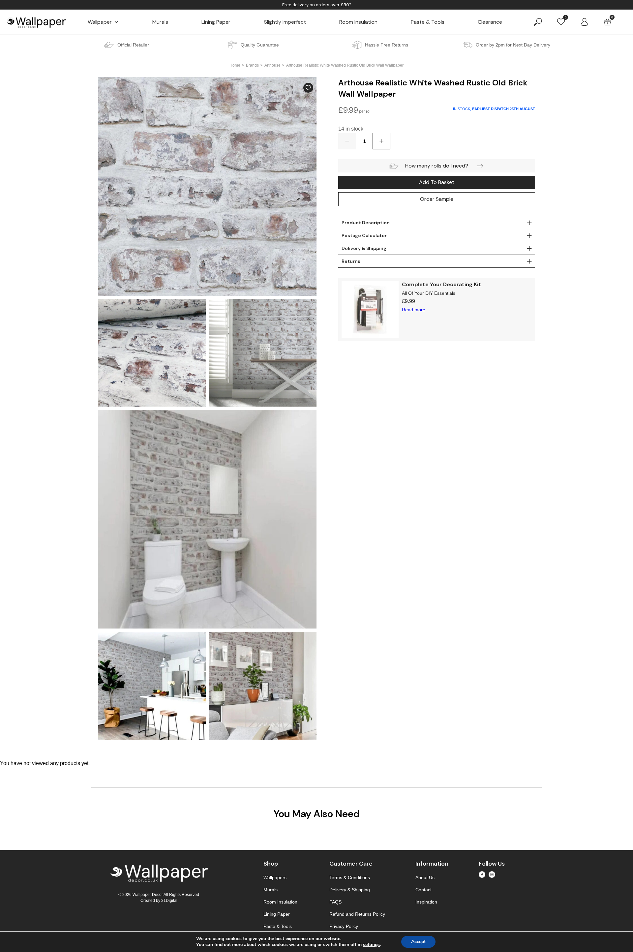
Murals (160, 21)
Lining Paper (215, 21)
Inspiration (426, 902)
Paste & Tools (427, 21)
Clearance (490, 21)
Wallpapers (274, 877)
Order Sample (436, 199)
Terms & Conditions (349, 877)
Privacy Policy (343, 926)
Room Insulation (358, 21)
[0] (561, 21)
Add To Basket (436, 182)
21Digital (169, 900)
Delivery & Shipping (349, 889)
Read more (413, 309)
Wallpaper (100, 21)
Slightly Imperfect (285, 21)
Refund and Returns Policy (357, 914)
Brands (252, 65)
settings (371, 945)
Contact (423, 889)
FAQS (335, 902)
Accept (418, 941)
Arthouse (272, 65)
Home (234, 65)
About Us (425, 877)
